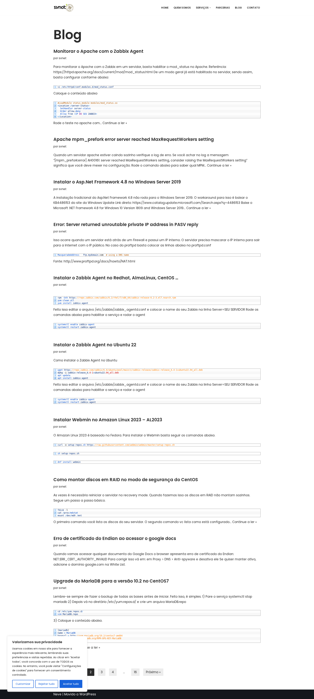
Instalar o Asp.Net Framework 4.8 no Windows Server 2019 (117, 182)
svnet (63, 58)
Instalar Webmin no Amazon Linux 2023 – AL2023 (107, 420)
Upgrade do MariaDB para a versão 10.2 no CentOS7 (111, 581)
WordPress (87, 694)
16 (135, 672)
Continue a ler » (114, 123)
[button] (210, 7)
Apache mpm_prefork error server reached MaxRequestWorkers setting (133, 139)
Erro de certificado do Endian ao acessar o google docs (114, 538)
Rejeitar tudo (47, 684)
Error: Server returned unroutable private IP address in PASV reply (125, 224)
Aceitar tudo (71, 684)
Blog (238, 7)
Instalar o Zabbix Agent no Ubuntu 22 (94, 345)
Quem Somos (182, 7)
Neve (57, 694)
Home (164, 7)
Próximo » (153, 672)
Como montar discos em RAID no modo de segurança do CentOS (125, 480)
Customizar (23, 684)
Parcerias (223, 7)
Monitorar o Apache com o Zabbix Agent (98, 51)
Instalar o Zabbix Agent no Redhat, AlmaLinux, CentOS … (115, 278)
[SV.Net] (65, 7)
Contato (253, 7)
